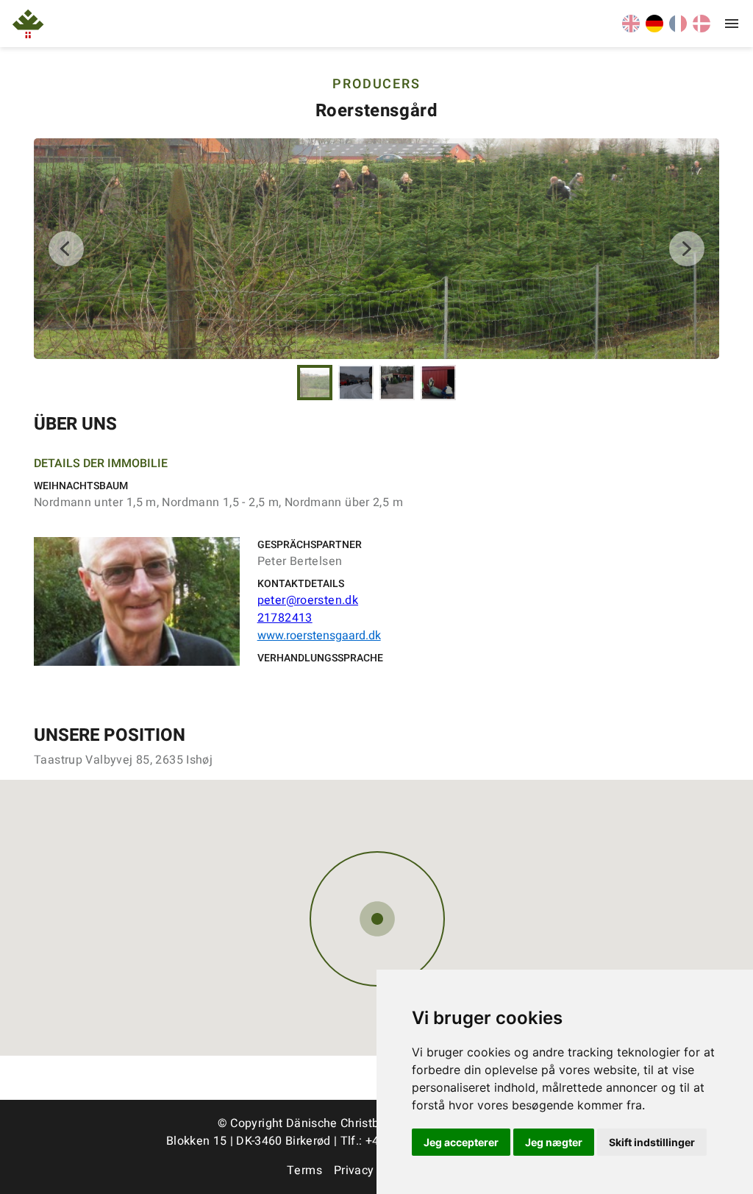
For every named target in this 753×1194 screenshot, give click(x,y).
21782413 (285, 618)
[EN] (631, 29)
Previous (66, 248)
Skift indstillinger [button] (652, 1142)
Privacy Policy (372, 1170)
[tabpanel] (376, 248)
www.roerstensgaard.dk (319, 635)
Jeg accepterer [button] (461, 1142)
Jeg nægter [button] (553, 1142)
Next (686, 248)
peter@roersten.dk (307, 600)
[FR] (678, 29)
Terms (304, 1170)
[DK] (701, 29)
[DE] (654, 29)
